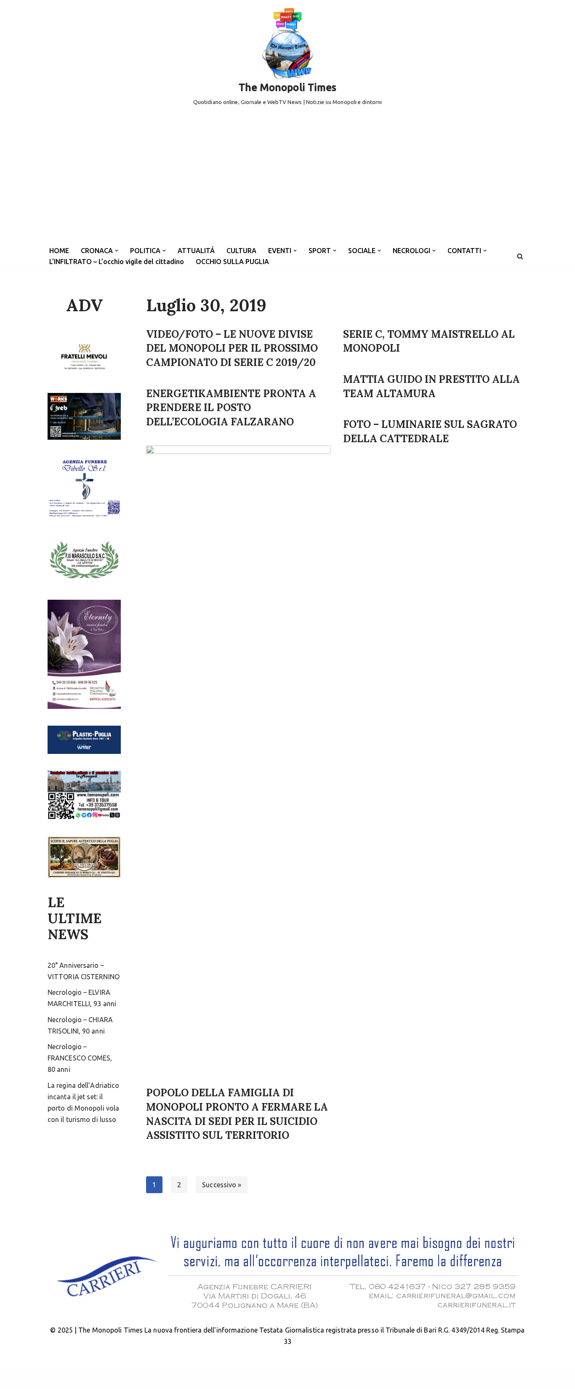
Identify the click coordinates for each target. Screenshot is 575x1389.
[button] (116, 250)
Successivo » (221, 1185)
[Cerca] (520, 256)
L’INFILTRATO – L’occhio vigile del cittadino (116, 261)
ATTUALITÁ (196, 250)
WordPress (123, 1378)
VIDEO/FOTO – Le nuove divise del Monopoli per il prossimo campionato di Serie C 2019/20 (232, 348)
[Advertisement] (287, 179)
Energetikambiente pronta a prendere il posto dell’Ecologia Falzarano (231, 407)
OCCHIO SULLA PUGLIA (232, 261)
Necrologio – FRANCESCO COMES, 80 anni (80, 1058)
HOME (59, 250)
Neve (55, 1378)
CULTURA (241, 250)
